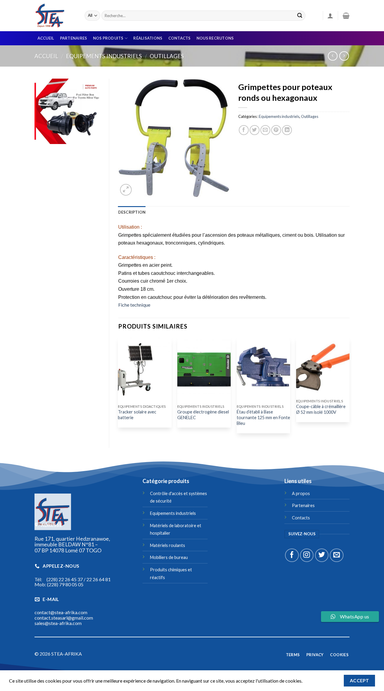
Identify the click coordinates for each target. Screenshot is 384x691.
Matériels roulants (167, 545)
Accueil (46, 38)
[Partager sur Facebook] (244, 130)
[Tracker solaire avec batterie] (144, 369)
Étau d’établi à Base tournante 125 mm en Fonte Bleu (263, 417)
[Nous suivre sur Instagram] (307, 555)
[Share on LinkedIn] (287, 130)
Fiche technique (134, 305)
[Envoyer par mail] (265, 130)
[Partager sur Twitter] (255, 130)
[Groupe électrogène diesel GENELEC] (204, 369)
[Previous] (118, 387)
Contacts (179, 38)
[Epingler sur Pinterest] (276, 130)
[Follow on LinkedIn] (146, 658)
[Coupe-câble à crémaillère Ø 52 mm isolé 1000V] (323, 366)
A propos (301, 493)
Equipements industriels (104, 56)
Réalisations (147, 38)
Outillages (167, 56)
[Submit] (300, 16)
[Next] (349, 387)
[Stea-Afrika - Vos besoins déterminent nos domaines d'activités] (55, 15)
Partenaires (73, 38)
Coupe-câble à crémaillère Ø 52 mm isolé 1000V (321, 409)
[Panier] (346, 15)
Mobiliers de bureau (169, 557)
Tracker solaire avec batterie (137, 414)
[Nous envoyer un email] (336, 555)
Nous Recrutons (215, 38)
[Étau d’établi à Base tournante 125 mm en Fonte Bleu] (263, 369)
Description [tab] (132, 212)
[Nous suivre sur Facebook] (291, 555)
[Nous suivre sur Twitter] (321, 555)
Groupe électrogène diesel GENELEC (203, 414)
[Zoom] (126, 190)
